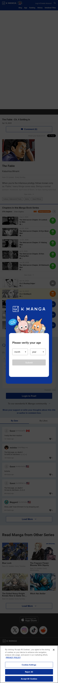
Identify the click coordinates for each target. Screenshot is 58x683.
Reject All (29, 671)
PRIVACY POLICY (13, 657)
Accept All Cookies (29, 678)
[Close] (54, 650)
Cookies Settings (29, 664)
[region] (29, 664)
